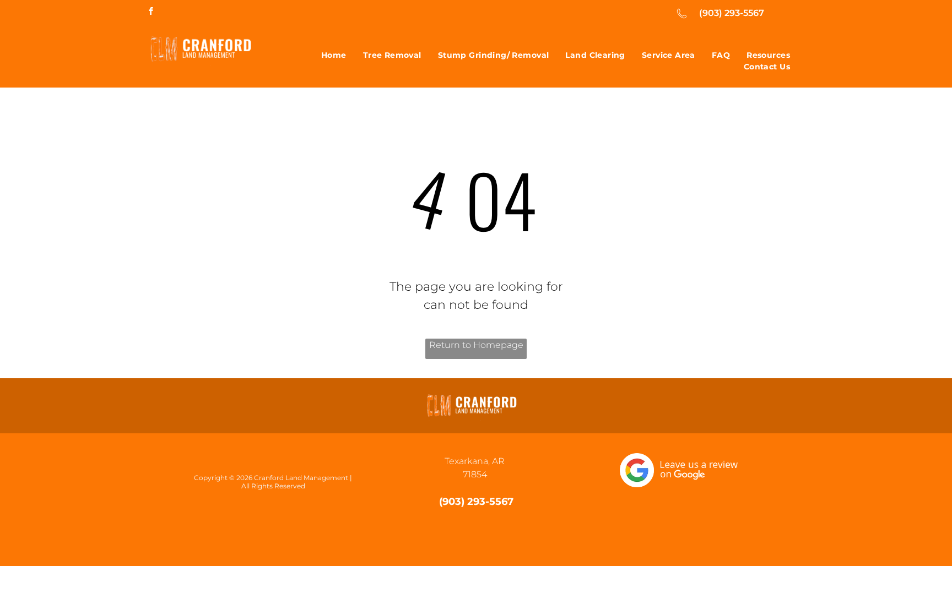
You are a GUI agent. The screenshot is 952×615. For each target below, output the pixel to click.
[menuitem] (334, 55)
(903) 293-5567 (731, 13)
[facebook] (150, 12)
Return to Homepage (476, 345)
